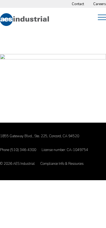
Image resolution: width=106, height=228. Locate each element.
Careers (99, 4)
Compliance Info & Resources (62, 163)
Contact (78, 4)
